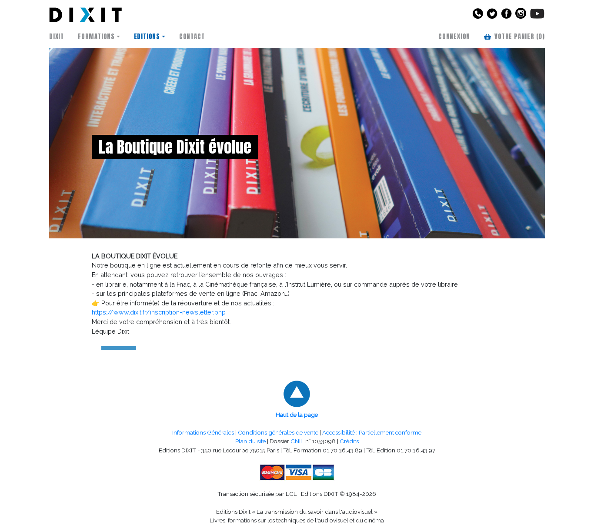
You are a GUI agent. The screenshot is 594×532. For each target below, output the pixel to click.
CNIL (297, 441)
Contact (192, 36)
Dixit (56, 36)
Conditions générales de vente (278, 432)
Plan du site (250, 441)
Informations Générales (203, 432)
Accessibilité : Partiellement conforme (371, 432)
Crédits (349, 441)
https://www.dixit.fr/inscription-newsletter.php (159, 312)
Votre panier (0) (519, 36)
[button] (476, 16)
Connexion (454, 36)
